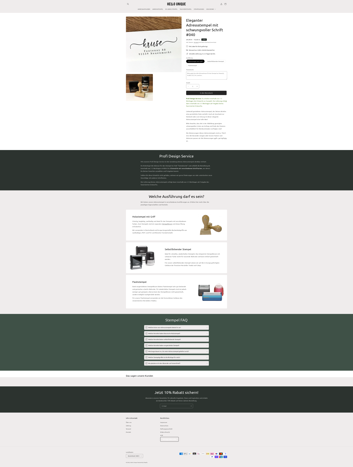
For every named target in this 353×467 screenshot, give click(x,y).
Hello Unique (133, 462)
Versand (196, 42)
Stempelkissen (167, 224)
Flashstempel (193, 65)
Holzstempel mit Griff (195, 61)
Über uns (129, 422)
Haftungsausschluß (166, 429)
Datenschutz (164, 425)
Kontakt (128, 432)
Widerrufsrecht (165, 432)
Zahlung (128, 425)
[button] (128, 4)
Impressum (163, 422)
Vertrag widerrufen (169, 439)
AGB (161, 435)
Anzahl (188, 82)
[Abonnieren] (191, 406)
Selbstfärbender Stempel (216, 61)
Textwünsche (190, 69)
